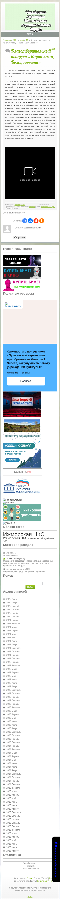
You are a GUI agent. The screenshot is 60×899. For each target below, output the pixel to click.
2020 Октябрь (13, 609)
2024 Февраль (13, 749)
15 (27, 40)
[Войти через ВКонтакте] (30, 220)
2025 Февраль (13, 788)
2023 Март (11, 711)
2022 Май (11, 676)
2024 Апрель (12, 756)
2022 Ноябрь (12, 697)
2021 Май (11, 634)
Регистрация (43, 881)
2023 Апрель (12, 714)
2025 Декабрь (13, 823)
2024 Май (11, 760)
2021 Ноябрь (12, 655)
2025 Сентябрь (13, 812)
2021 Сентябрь (13, 648)
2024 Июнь (11, 763)
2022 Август (12, 686)
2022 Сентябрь (13, 690)
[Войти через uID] (24, 220)
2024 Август (12, 770)
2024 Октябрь (13, 777)
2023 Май (11, 718)
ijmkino (32, 207)
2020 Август (12, 602)
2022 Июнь (11, 679)
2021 (15, 40)
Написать (26, 381)
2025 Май (11, 798)
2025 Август (12, 809)
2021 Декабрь (13, 658)
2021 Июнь (11, 637)
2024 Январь (12, 746)
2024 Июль (11, 767)
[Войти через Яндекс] (36, 220)
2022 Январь (12, 662)
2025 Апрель (12, 795)
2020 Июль (11, 599)
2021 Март (11, 627)
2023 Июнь (11, 721)
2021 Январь (12, 620)
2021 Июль (11, 641)
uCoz (30, 896)
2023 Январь (12, 704)
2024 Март (11, 753)
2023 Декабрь (13, 742)
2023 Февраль (13, 707)
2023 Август (12, 728)
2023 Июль (11, 725)
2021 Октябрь (13, 651)
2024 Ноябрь (12, 781)
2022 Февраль (13, 665)
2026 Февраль (13, 830)
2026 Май (11, 840)
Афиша (10, 553)
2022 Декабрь (13, 700)
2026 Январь (12, 826)
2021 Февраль (13, 623)
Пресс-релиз (19, 205)
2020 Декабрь (13, 616)
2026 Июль (11, 847)
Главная (7, 40)
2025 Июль (11, 805)
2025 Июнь (11, 802)
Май (22, 40)
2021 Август (12, 644)
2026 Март (11, 833)
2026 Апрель (12, 837)
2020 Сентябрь (13, 606)
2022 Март (11, 669)
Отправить (19, 237)
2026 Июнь (11, 844)
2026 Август (12, 851)
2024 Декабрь (13, 784)
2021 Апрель (12, 630)
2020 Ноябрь (12, 613)
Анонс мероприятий (16, 569)
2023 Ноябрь (12, 739)
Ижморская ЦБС (15, 538)
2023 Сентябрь (13, 732)
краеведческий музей (39, 538)
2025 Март (11, 791)
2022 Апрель (12, 672)
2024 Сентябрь (13, 774)
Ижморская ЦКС (48, 207)
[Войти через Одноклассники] (41, 220)
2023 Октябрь (13, 735)
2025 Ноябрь (12, 819)
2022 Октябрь (13, 693)
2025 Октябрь (13, 816)
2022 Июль (11, 683)
